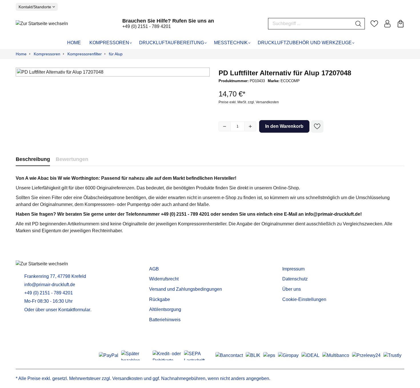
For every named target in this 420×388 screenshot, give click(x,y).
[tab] (33, 159)
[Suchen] (358, 23)
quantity (237, 126)
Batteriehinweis (165, 319)
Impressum (293, 268)
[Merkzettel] (374, 23)
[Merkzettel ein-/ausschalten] (317, 126)
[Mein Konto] (387, 23)
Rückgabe (159, 299)
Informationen (299, 259)
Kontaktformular (74, 309)
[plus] (250, 126)
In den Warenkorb (284, 126)
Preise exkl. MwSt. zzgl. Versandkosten (249, 102)
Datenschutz (295, 278)
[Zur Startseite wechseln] (42, 23)
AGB (154, 268)
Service (158, 259)
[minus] (224, 126)
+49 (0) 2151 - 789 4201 (146, 26)
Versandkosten (127, 378)
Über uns (291, 289)
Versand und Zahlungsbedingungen (185, 289)
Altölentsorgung (165, 309)
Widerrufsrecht (164, 278)
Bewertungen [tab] (72, 159)
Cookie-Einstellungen (304, 299)
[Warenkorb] (400, 23)
